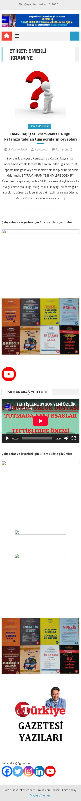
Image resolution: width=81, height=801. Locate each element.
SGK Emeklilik (39, 126)
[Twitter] (17, 771)
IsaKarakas (41, 149)
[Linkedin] (39, 771)
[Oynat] (7, 438)
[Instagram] (28, 771)
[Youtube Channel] (9, 374)
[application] (40, 421)
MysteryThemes (40, 795)
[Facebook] (7, 771)
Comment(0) (64, 149)
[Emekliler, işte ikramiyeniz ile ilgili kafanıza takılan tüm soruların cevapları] (40, 93)
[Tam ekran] (73, 438)
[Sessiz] (66, 438)
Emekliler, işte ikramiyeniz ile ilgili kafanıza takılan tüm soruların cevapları (40, 136)
